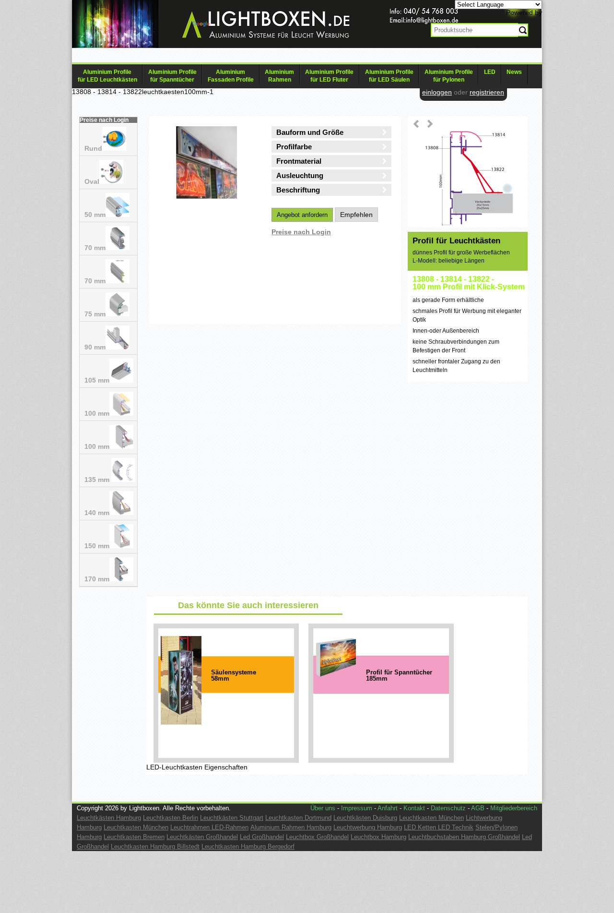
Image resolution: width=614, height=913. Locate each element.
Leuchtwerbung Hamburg (367, 827)
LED (490, 72)
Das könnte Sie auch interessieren (248, 605)
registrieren (487, 92)
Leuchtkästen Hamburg (109, 817)
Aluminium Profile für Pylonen (449, 76)
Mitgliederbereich (513, 808)
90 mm (95, 347)
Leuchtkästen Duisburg (365, 817)
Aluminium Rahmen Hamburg (290, 827)
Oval (91, 181)
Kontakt (414, 808)
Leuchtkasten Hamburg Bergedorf (248, 846)
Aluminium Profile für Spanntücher (172, 76)
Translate (226, 25)
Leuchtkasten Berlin (170, 817)
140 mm (96, 513)
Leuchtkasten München (431, 817)
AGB (477, 808)
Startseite (254, 31)
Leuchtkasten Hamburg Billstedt (155, 846)
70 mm (95, 248)
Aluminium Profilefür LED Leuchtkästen (107, 76)
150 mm (96, 546)
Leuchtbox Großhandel (317, 837)
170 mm (96, 579)
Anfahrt (388, 808)
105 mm (96, 380)
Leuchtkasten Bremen (134, 837)
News (514, 72)
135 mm (97, 479)
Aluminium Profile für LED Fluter (329, 76)
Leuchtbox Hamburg (378, 837)
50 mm (95, 214)
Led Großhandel (262, 837)
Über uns (322, 808)
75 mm (95, 314)
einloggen (437, 92)
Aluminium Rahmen (279, 76)
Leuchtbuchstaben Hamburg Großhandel (464, 837)
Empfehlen (356, 214)
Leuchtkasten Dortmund (298, 817)
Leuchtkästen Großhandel (202, 837)
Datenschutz (448, 808)
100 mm (96, 413)
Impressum (356, 808)
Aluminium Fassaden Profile (231, 76)
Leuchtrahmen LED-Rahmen (209, 827)
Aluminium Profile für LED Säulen (389, 76)
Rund (93, 148)
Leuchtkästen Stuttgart (231, 817)
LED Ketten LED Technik (438, 827)
